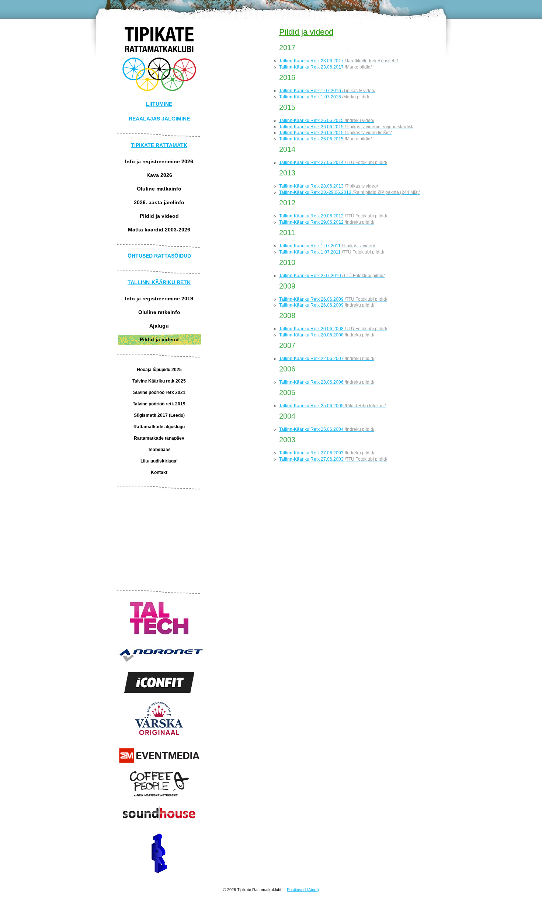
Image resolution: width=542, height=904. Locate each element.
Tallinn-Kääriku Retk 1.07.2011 (327, 245)
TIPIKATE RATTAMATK (159, 145)
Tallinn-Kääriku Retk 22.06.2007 (326, 358)
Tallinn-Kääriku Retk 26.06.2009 (333, 299)
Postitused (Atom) (303, 889)
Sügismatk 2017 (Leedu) (159, 415)
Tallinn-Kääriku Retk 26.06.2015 (326, 120)
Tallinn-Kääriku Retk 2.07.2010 (332, 275)
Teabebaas (159, 449)
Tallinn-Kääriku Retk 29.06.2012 (333, 216)
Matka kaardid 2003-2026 (159, 230)
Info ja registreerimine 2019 (159, 298)
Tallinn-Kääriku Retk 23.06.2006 (326, 382)
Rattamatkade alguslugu (159, 426)
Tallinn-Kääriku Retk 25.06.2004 (326, 429)
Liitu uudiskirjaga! (159, 461)
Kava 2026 (159, 175)
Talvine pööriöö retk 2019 (159, 403)
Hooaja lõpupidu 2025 (159, 369)
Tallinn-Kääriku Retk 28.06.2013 (328, 186)
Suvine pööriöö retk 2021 (159, 392)
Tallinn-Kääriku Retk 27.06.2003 (326, 453)
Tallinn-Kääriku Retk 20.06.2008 (333, 328)
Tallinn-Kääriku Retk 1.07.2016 (327, 90)
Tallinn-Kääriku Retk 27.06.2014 (333, 162)
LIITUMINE (159, 104)
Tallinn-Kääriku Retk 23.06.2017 (338, 60)
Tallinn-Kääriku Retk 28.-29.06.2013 (349, 192)
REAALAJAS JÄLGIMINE (159, 119)
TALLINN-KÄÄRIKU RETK (159, 282)
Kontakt (159, 472)
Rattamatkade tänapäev (159, 438)
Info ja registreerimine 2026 (159, 161)
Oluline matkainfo (159, 189)
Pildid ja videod (159, 216)
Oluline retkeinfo (159, 312)
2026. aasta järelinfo (159, 202)
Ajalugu (159, 326)
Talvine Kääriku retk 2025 (159, 381)
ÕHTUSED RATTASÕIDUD (159, 256)
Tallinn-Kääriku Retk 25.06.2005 (332, 405)
